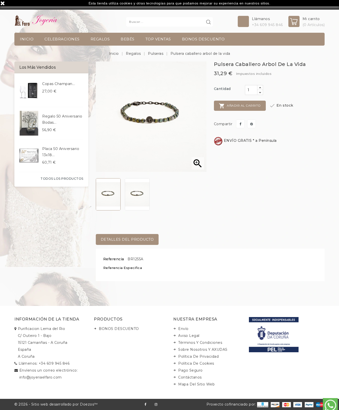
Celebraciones (62, 39)
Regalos (100, 39)
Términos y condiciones (200, 342)
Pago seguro (190, 370)
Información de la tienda (46, 319)
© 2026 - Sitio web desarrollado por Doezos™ (56, 404)
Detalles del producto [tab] (127, 239)
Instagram (156, 404)
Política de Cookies (196, 363)
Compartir (240, 123)
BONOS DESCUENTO (203, 39)
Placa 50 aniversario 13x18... (60, 151)
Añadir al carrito (240, 106)
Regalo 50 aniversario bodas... (62, 119)
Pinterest (251, 123)
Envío (183, 328)
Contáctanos (190, 377)
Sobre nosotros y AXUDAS (203, 349)
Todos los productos (61, 178)
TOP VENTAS (158, 39)
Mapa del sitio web (196, 384)
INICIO (27, 39)
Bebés (128, 39)
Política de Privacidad (198, 356)
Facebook (145, 404)
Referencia (113, 259)
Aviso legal (189, 335)
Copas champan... (58, 84)
